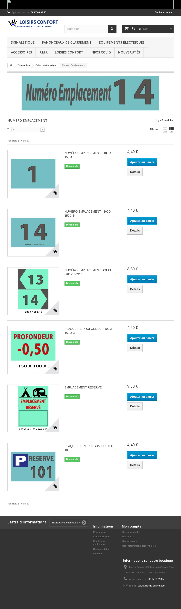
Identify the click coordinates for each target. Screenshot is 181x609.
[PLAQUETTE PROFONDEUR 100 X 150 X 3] (33, 350)
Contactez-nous (163, 12)
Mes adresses (129, 541)
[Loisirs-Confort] (33, 24)
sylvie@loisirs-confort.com (151, 585)
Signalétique (23, 42)
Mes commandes (131, 532)
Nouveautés (129, 52)
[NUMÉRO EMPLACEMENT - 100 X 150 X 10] (33, 174)
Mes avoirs (128, 536)
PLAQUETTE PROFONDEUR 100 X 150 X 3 (88, 331)
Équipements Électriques (122, 42)
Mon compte (131, 526)
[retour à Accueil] (11, 65)
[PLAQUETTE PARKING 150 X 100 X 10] (33, 467)
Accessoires (21, 52)
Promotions (99, 532)
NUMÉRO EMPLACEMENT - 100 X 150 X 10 (88, 155)
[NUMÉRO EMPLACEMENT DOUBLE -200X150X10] (33, 291)
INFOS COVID (100, 52)
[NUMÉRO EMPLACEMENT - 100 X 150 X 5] (33, 232)
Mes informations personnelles (139, 546)
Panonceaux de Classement (67, 42)
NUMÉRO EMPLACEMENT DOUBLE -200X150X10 (89, 272)
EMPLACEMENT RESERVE (83, 387)
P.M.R (43, 52)
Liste (172, 132)
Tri (8, 129)
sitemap (97, 553)
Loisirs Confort (69, 52)
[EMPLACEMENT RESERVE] (33, 408)
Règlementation (101, 549)
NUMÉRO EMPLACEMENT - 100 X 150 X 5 (88, 213)
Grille (165, 132)
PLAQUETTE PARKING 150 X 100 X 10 (89, 448)
